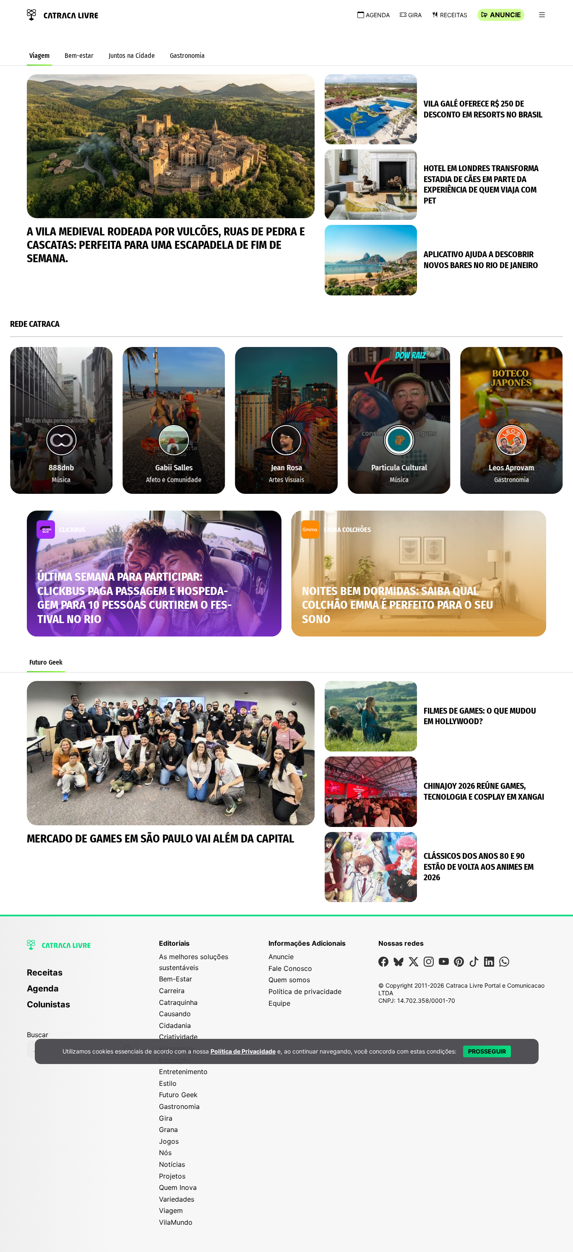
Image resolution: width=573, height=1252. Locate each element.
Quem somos (289, 980)
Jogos (169, 1141)
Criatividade (178, 1037)
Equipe (279, 1003)
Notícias (172, 1164)
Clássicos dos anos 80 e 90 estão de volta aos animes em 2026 (479, 866)
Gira (415, 14)
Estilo (168, 1083)
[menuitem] (83, 976)
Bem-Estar (175, 979)
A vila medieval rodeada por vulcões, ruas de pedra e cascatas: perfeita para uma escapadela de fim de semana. (166, 245)
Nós (165, 1152)
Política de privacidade (304, 991)
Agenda (378, 14)
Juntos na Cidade (132, 56)
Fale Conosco (290, 968)
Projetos (172, 1176)
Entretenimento (183, 1071)
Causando (175, 1013)
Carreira (172, 990)
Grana (168, 1129)
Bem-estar (79, 56)
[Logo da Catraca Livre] (62, 14)
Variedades (176, 1199)
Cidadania (175, 1025)
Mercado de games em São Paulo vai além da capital (160, 838)
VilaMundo (176, 1222)
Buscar (37, 1034)
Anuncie (505, 14)
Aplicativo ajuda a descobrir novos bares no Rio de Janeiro (481, 259)
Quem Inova (178, 1187)
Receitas (453, 14)
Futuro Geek (46, 662)
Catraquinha (178, 1002)
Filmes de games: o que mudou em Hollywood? (480, 716)
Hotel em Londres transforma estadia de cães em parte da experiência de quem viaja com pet (481, 184)
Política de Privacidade (243, 1051)
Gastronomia (187, 56)
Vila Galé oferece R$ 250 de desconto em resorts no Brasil (483, 109)
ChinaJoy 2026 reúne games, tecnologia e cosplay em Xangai (484, 791)
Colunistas (48, 1004)
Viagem (39, 56)
